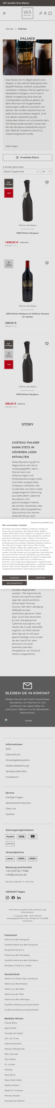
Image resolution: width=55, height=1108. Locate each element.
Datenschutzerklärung (42, 522)
